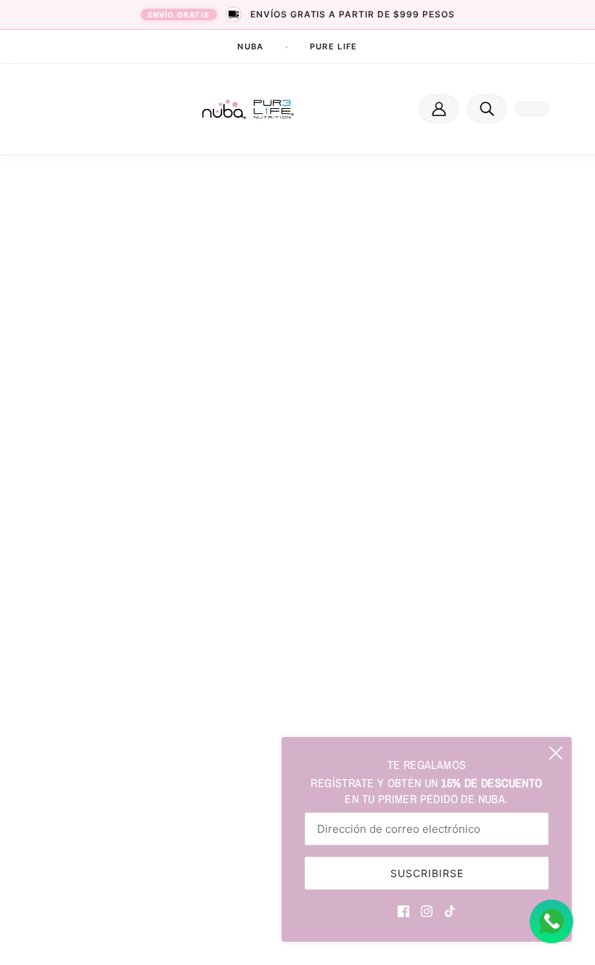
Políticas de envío (374, 650)
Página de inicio (280, 337)
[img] (403, 909)
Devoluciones (364, 623)
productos (296, 354)
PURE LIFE (334, 46)
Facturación (361, 569)
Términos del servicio (382, 677)
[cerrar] (556, 753)
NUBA (250, 46)
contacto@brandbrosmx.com (142, 617)
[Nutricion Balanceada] (248, 109)
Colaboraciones (369, 596)
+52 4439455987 (116, 601)
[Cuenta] (439, 109)
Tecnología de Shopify (114, 934)
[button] (486, 108)
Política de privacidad (384, 704)
